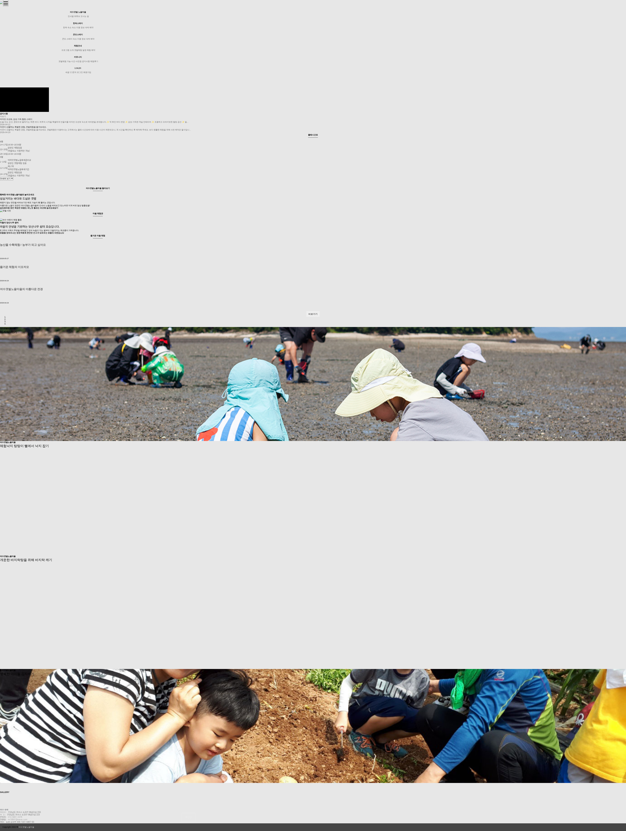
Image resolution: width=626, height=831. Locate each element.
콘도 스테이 (67, 39)
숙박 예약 (89, 27)
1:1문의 (73, 72)
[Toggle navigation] (5, 3)
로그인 (80, 72)
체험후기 (94, 61)
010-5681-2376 (15, 817)
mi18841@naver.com (17, 819)
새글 (67, 72)
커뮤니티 (78, 57)
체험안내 (78, 46)
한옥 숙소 (67, 27)
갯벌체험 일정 (80, 50)
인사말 (71, 16)
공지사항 (86, 61)
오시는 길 (85, 16)
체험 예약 (91, 50)
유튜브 (77, 16)
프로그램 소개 (67, 50)
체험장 (3, 812)
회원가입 (87, 72)
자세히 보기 (5, 179)
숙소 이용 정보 (78, 27)
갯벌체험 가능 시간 (67, 61)
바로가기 (313, 314)
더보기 (3, 116)
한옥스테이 (78, 23)
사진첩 (79, 61)
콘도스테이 (78, 34)
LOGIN (78, 68)
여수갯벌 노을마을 (78, 12)
